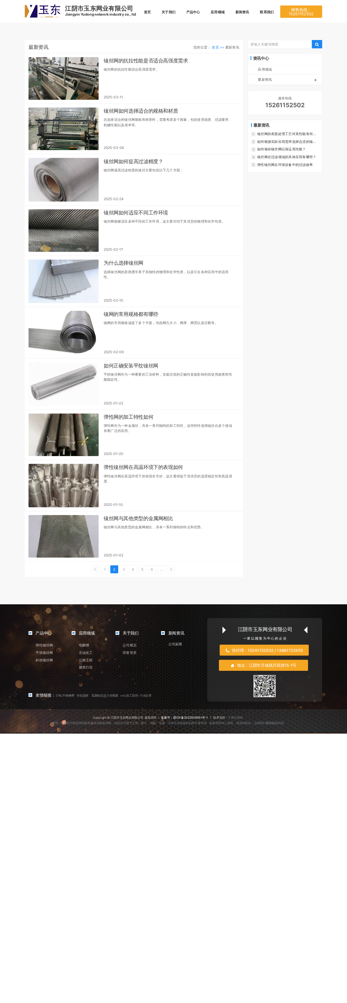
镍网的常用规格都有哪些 (131, 314)
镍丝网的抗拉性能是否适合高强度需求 (146, 61)
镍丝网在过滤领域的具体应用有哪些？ (286, 157)
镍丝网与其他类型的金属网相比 (138, 518)
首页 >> (218, 47)
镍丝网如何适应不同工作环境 (136, 213)
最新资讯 (287, 80)
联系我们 (267, 12)
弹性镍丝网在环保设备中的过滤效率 (285, 164)
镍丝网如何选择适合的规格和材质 (141, 111)
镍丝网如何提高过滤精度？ (133, 161)
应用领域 (218, 12)
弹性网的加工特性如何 (128, 417)
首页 (147, 12)
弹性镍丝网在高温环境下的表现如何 (143, 467)
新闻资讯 (242, 12)
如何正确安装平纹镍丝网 (131, 366)
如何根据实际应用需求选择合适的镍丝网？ (286, 141)
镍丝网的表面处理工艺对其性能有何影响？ (286, 134)
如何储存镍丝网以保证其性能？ (281, 149)
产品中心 (193, 12)
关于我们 (169, 12)
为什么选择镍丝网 (123, 263)
